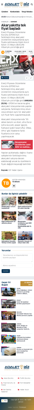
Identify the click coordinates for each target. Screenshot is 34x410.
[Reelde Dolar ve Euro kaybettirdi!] (9, 201)
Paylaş (6, 78)
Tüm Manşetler (25, 383)
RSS (5, 401)
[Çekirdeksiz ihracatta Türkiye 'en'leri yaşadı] (9, 235)
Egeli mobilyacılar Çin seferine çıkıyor (8, 222)
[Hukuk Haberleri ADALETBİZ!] (17, 4)
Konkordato (14, 12)
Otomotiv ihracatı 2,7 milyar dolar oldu (25, 242)
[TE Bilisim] (6, 183)
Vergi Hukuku (27, 12)
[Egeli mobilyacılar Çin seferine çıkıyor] (9, 216)
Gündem (4, 12)
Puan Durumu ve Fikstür (8, 384)
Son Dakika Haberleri (6, 391)
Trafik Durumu (25, 378)
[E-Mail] (13, 185)
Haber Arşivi (24, 390)
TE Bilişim (22, 407)
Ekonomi (14, 22)
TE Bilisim (16, 182)
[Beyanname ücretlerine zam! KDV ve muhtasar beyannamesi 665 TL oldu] (25, 216)
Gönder (6, 271)
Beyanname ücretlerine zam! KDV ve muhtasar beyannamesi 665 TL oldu (25, 225)
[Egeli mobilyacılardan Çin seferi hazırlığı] (25, 201)
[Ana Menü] (2, 4)
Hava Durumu (8, 378)
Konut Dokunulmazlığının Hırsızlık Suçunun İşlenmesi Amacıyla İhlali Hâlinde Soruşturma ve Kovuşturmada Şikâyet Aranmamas (17, 17)
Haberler (4, 22)
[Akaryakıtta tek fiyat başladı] (17, 65)
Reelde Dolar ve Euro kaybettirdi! (8, 207)
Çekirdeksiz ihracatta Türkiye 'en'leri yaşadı (9, 242)
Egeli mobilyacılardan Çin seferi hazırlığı (25, 207)
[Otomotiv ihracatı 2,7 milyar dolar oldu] (25, 235)
